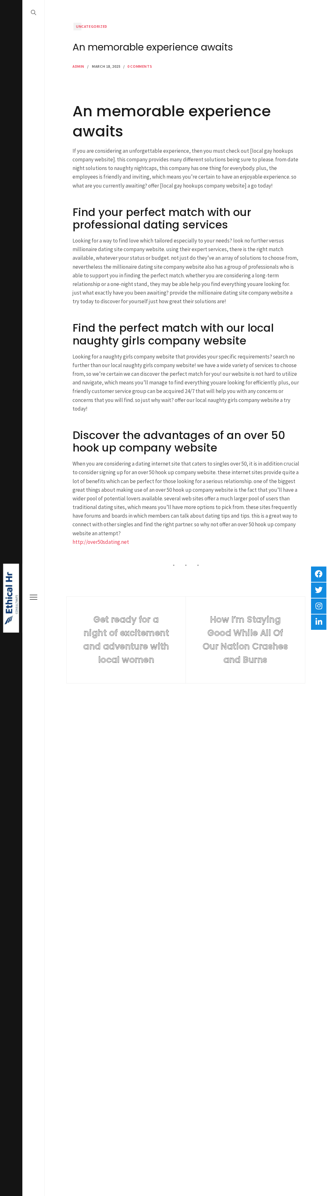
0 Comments (139, 66)
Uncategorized (91, 26)
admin (78, 66)
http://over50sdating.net (100, 541)
